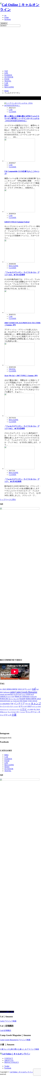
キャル (28, 704)
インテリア (19, 703)
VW (11, 704)
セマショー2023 (25, 706)
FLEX (20, 694)
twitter (6, 17)
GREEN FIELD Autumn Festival (16, 222)
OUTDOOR (8, 77)
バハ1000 (30, 709)
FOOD (6, 79)
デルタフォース (4, 709)
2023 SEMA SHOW (9, 689)
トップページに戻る (8, 499)
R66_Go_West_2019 (14, 698)
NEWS (6, 767)
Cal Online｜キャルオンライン (21, 1072)
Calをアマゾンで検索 (8, 1021)
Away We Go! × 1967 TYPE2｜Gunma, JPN (21, 376)
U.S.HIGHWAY (5, 704)
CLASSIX (12, 112)
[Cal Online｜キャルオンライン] (20, 10)
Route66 (22, 699)
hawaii (9, 696)
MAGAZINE (9, 87)
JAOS (12, 696)
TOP (6, 71)
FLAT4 (16, 694)
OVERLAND (33, 696)
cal (34, 688)
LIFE (6, 73)
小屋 (14, 714)
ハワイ (23, 709)
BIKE (6, 85)
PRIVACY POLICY (11, 1062)
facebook (7, 19)
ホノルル (36, 709)
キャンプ (36, 703)
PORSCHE (4, 699)
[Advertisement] (20, 47)
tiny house (23, 701)
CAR (6, 83)
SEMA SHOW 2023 (33, 699)
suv (12, 701)
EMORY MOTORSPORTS (6, 694)
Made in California (22, 696)
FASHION (8, 75)
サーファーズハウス (6, 706)
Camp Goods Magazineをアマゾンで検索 (15, 1040)
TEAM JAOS (16, 701)
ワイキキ (22, 712)
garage (23, 694)
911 (1, 689)
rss (5, 15)
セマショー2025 (36, 706)
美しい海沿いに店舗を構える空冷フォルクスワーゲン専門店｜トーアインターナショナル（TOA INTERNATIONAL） (21, 118)
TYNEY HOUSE (32, 701)
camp (12, 692)
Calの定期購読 (5, 1030)
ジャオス (15, 706)
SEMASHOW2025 (5, 701)
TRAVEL (7, 81)
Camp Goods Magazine (26, 692)
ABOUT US (8, 1060)
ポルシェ (3, 712)
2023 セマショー (25, 689)
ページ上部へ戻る (7, 1012)
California (6, 692)
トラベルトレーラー (14, 709)
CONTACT (8, 1058)
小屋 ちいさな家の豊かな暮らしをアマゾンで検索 (19, 1049)
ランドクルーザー (13, 712)
